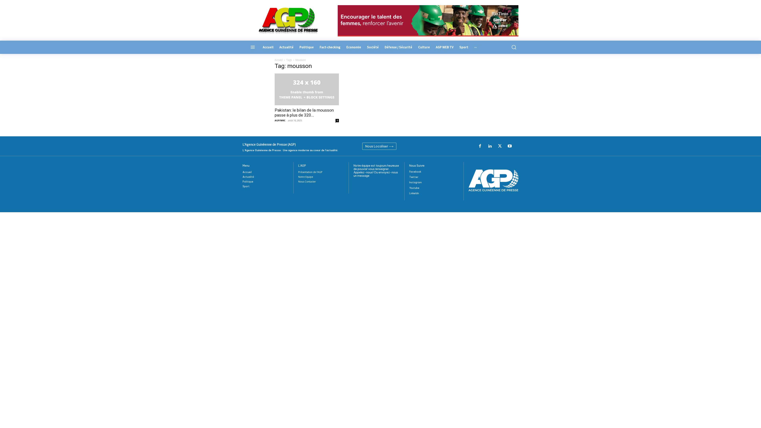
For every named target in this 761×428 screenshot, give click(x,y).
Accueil (279, 60)
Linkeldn (414, 193)
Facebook (415, 171)
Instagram (415, 182)
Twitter (413, 177)
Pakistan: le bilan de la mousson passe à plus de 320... (304, 113)
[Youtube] (510, 146)
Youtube (414, 187)
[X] (500, 146)
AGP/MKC (280, 120)
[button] (511, 47)
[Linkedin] (490, 146)
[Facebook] (480, 146)
